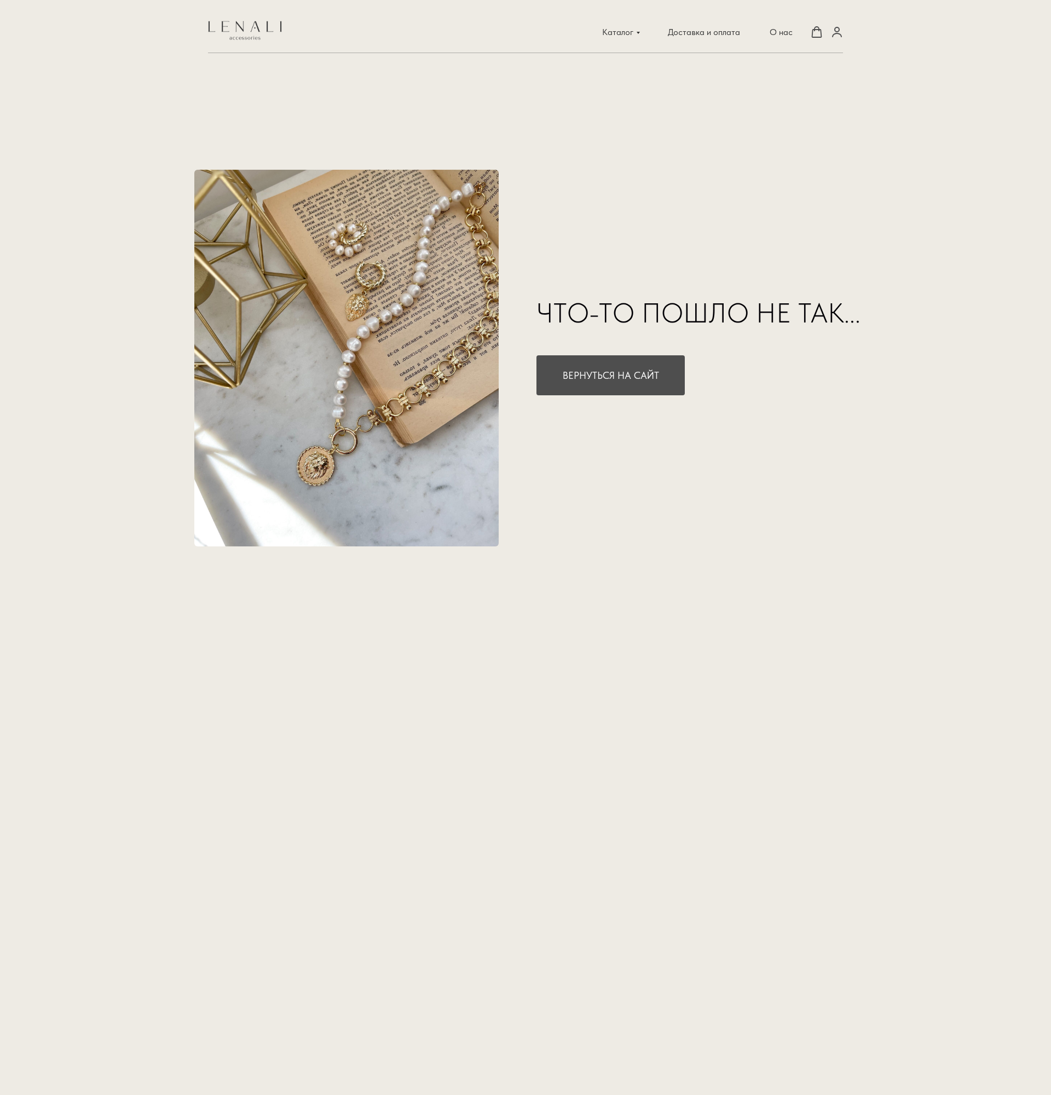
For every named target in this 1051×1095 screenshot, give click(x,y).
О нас (781, 32)
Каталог (617, 32)
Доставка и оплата (704, 32)
